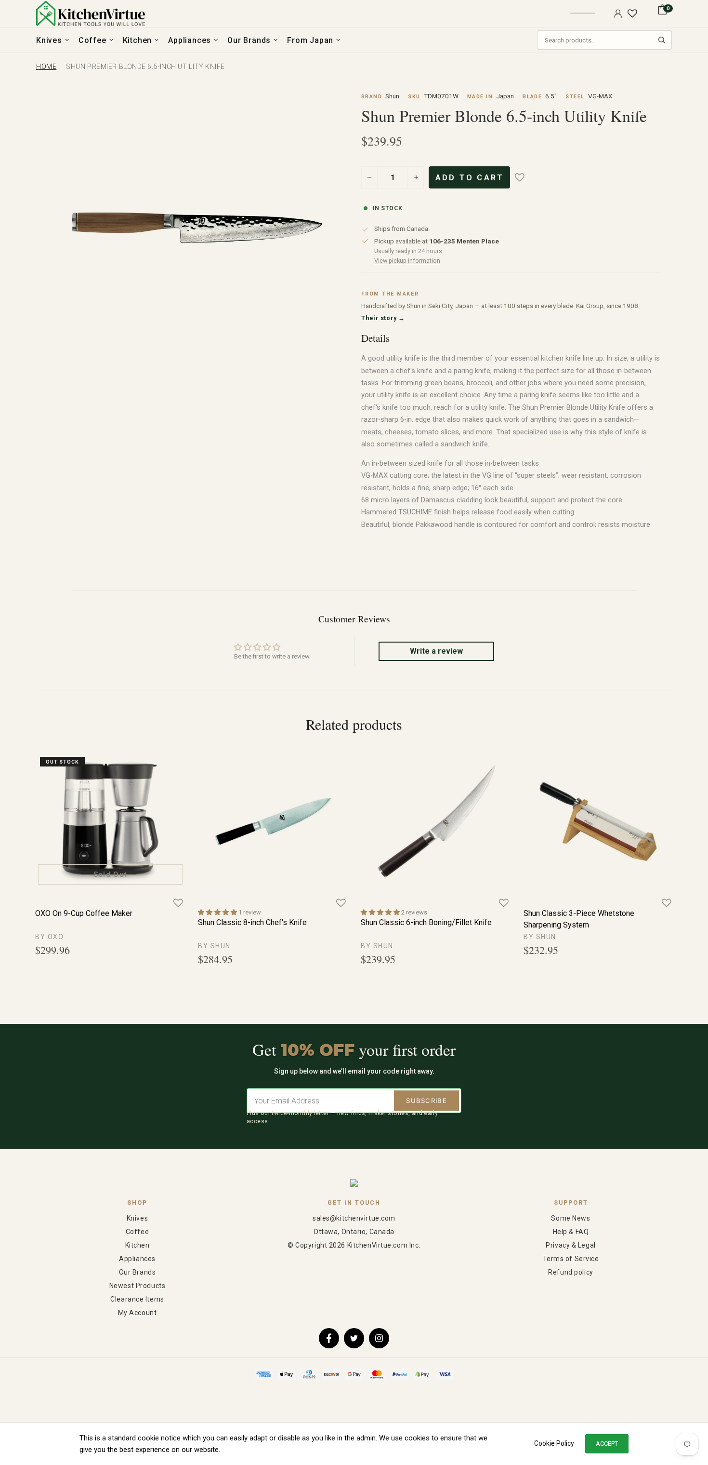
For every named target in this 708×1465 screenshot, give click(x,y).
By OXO (49, 937)
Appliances (137, 1259)
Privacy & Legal (570, 1245)
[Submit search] (662, 40)
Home (46, 66)
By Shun (214, 946)
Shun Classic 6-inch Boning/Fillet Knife (426, 922)
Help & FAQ (571, 1232)
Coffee (137, 1232)
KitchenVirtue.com (90, 13)
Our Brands (137, 1272)
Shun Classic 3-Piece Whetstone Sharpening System (579, 919)
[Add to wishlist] (526, 177)
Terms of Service (571, 1259)
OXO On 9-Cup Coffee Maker (83, 913)
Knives (137, 1218)
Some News (570, 1218)
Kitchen (137, 1245)
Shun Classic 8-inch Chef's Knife (252, 922)
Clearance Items (137, 1299)
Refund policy (570, 1272)
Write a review (436, 651)
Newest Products (137, 1286)
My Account (137, 1313)
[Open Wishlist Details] (632, 13)
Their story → (383, 318)
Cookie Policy (554, 1443)
